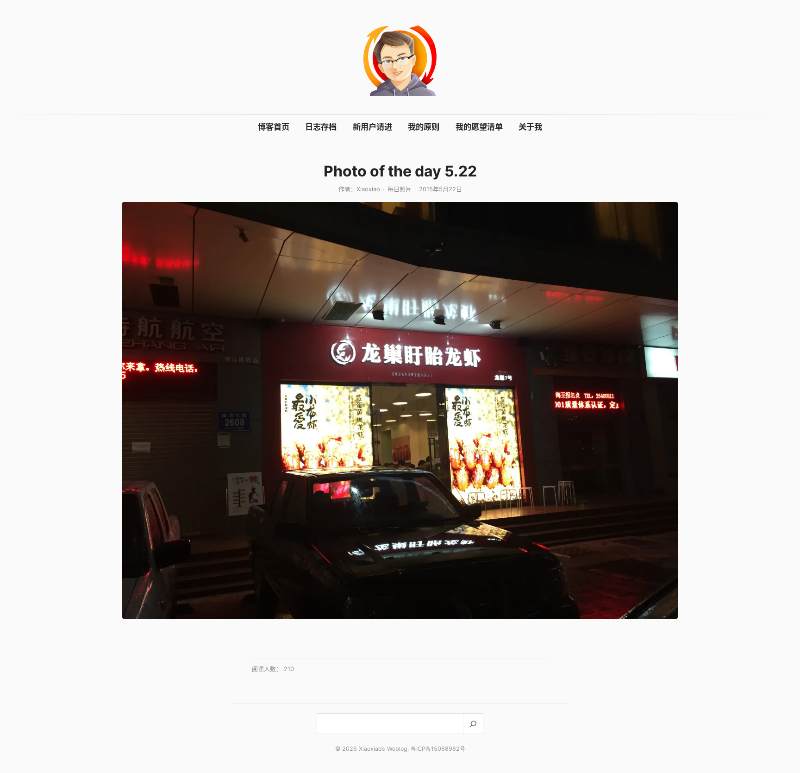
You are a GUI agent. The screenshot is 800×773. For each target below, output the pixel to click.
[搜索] (473, 724)
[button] (400, 410)
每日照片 (400, 189)
